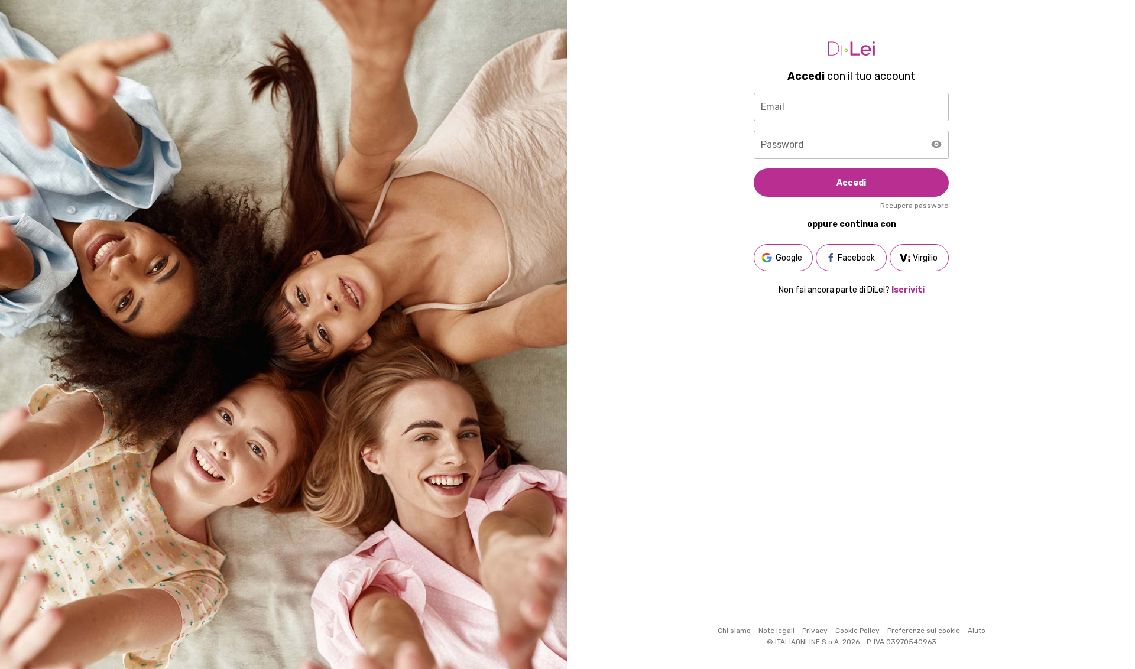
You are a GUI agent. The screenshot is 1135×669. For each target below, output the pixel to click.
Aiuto (976, 630)
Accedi (851, 183)
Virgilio (925, 258)
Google (789, 258)
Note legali (776, 630)
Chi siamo (734, 630)
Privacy (815, 630)
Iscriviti (908, 290)
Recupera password (914, 206)
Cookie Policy (857, 630)
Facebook (856, 258)
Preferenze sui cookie (923, 630)
